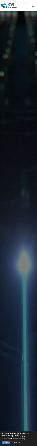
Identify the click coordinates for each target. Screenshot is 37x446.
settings (22, 439)
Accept (6, 442)
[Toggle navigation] (33, 6)
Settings (15, 442)
